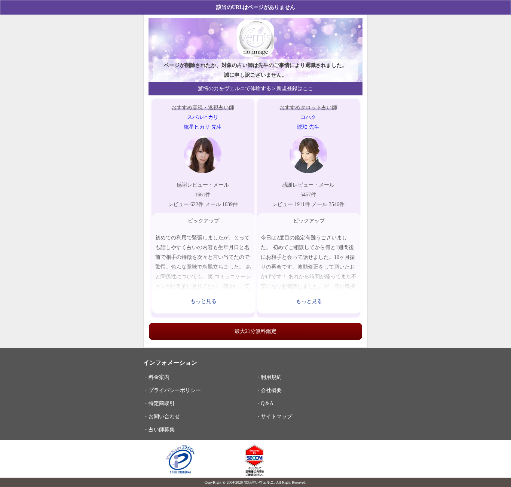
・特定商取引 (159, 403)
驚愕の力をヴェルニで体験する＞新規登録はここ (255, 88)
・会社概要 (269, 390)
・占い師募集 (159, 429)
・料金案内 (156, 377)
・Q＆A (264, 403)
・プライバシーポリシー (172, 390)
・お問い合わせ (161, 416)
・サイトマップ (274, 416)
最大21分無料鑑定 (255, 331)
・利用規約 (269, 377)
